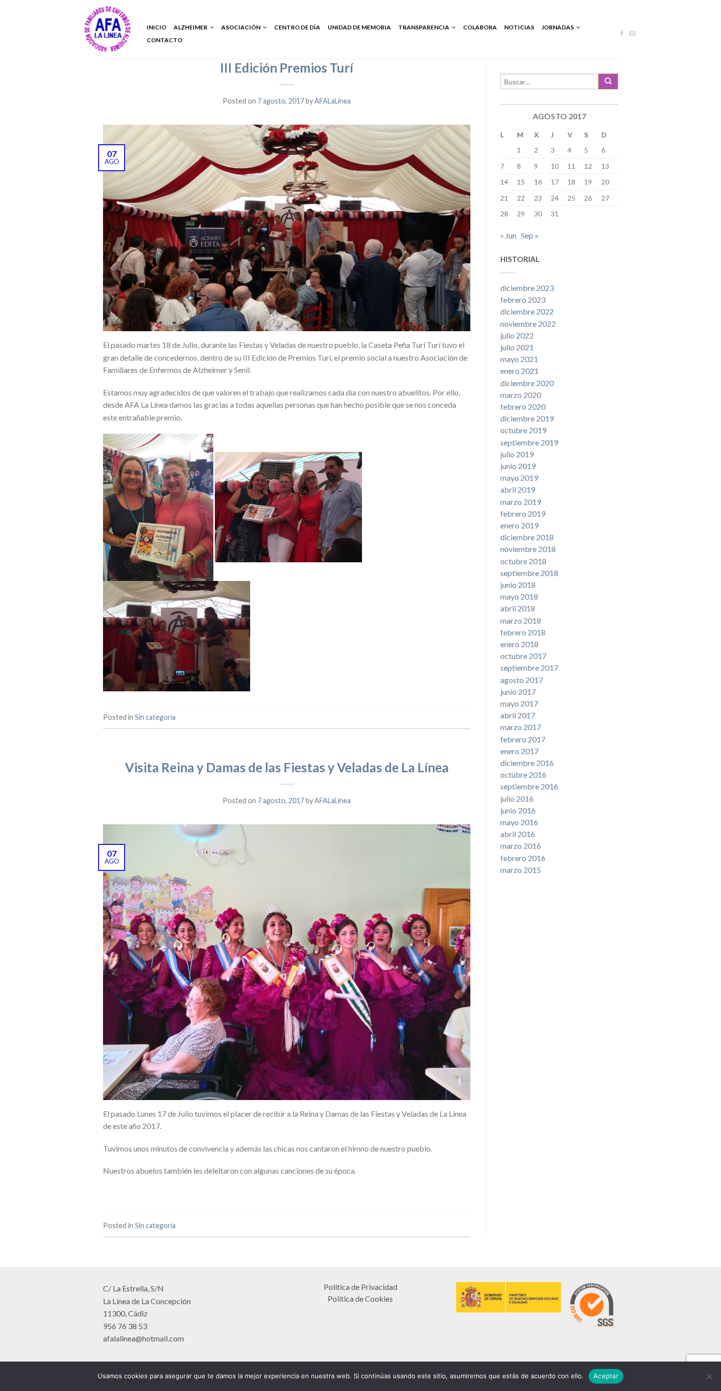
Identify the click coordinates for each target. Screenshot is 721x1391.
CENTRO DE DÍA (297, 27)
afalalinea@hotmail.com (143, 1338)
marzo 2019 (520, 501)
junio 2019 (518, 466)
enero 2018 (519, 644)
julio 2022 (517, 335)
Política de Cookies (360, 1298)
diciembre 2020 (527, 383)
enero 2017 (519, 751)
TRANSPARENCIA (423, 27)
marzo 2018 (520, 620)
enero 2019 (519, 525)
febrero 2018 (522, 632)
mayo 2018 (519, 596)
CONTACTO (164, 40)
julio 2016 (517, 798)
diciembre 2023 (527, 287)
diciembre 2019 (527, 418)
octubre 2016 (523, 774)
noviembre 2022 (528, 323)
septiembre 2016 (529, 786)
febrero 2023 (522, 299)
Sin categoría (155, 717)
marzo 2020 (520, 394)
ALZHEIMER (190, 27)
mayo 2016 (519, 822)
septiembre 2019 (529, 442)
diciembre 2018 (527, 537)
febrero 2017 (522, 739)
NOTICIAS (519, 27)
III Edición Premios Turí (286, 68)
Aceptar (605, 1376)
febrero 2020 (522, 406)
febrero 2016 (522, 858)
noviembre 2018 (528, 548)
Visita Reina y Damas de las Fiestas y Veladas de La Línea (287, 767)
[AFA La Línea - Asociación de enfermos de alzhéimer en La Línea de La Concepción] (107, 29)
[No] (709, 1376)
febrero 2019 (522, 513)
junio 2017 (518, 691)
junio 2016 (518, 810)
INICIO (156, 27)
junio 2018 (518, 584)
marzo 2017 (520, 727)
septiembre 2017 (529, 667)
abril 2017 (517, 715)
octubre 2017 (523, 655)
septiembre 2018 (529, 572)
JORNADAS (557, 27)
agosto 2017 (521, 679)
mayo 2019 (519, 477)
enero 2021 (519, 370)
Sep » (530, 235)
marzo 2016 (520, 845)
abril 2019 (517, 489)
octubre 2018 (523, 561)
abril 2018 (517, 608)
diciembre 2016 (527, 762)
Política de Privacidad (360, 1286)
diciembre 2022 (527, 311)
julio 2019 (517, 454)
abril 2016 (517, 834)
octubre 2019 (523, 430)
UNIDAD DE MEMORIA (359, 27)
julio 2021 (517, 347)
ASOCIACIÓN (240, 27)
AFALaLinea (332, 101)
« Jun (508, 235)
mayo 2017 (519, 703)
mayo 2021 (519, 359)
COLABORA (480, 27)
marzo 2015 (520, 869)
